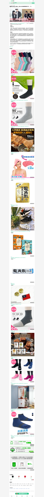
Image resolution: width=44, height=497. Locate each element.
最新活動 (14, 488)
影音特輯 (12, 5)
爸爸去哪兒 (24, 485)
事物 (13, 485)
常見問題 (26, 488)
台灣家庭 (31, 485)
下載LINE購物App (11, 488)
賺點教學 (24, 488)
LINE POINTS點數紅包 (21, 488)
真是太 (11, 485)
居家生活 (14, 5)
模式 (15, 485)
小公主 (19, 485)
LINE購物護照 (17, 488)
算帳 (17, 485)
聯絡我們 (28, 488)
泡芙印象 (28, 485)
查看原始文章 (11, 46)
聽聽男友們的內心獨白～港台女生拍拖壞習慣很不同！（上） (19, 23)
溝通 (21, 485)
